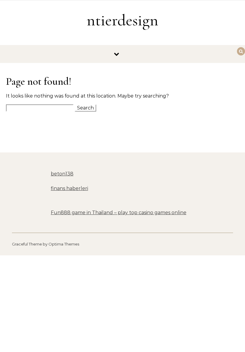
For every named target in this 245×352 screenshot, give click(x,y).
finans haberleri (69, 188)
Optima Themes (63, 244)
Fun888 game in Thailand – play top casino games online (118, 212)
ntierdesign (122, 20)
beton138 (62, 174)
